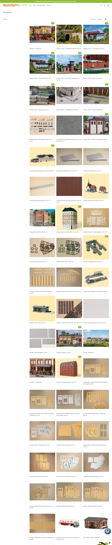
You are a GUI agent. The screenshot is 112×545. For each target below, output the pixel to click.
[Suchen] (101, 5)
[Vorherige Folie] (32, 34)
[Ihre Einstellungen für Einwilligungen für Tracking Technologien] (109, 542)
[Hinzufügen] (53, 44)
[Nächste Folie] (53, 34)
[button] (100, 19)
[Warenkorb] (108, 5)
